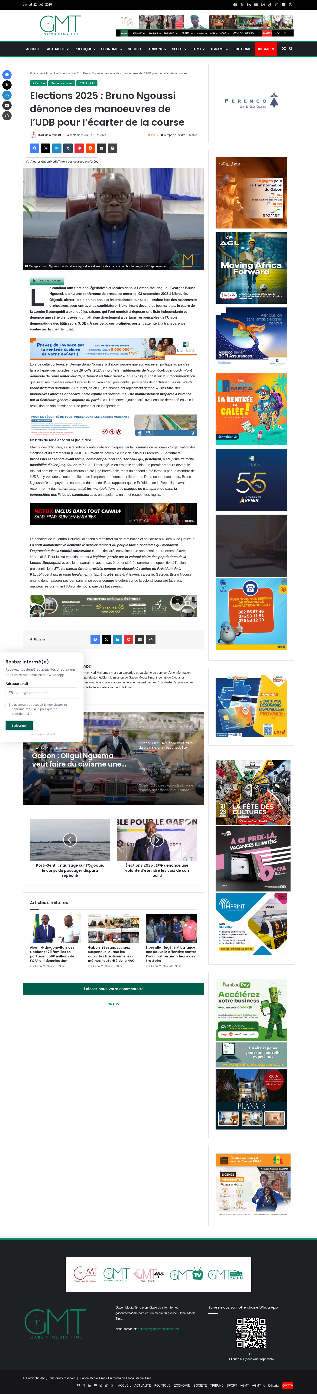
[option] (113, 758)
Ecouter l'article (49, 281)
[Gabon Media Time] (60, 25)
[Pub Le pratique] (251, 1066)
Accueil (38, 73)
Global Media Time (138, 1378)
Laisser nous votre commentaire (113, 989)
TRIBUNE (156, 49)
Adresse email (17, 684)
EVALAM (50, 734)
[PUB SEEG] (251, 648)
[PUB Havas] (251, 368)
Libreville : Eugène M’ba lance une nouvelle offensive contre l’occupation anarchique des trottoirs (171, 954)
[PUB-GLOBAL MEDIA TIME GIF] (251, 576)
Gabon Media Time (92, 1378)
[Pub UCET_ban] (113, 435)
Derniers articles (62, 83)
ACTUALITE (56, 49)
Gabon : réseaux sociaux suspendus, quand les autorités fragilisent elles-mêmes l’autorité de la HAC (111, 954)
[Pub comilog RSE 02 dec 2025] (251, 227)
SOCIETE (135, 49)
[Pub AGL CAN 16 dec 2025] (251, 302)
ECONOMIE (110, 49)
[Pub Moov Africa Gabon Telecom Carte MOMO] (251, 736)
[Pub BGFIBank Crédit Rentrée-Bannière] (113, 358)
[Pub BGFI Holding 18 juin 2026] (251, 510)
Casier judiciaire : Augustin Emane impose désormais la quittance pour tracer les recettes (79, 760)
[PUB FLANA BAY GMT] (251, 1128)
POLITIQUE (83, 49)
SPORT (177, 49)
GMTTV (268, 49)
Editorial (242, 49)
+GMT (196, 49)
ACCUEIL (33, 49)
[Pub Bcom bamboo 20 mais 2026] (251, 1040)
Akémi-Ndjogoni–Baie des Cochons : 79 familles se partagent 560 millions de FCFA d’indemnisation (52, 954)
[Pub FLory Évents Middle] (113, 615)
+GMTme (217, 49)
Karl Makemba (48, 135)
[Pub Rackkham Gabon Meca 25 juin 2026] (251, 444)
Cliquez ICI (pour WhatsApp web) (251, 1359)
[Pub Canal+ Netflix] (113, 524)
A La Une (52, 73)
